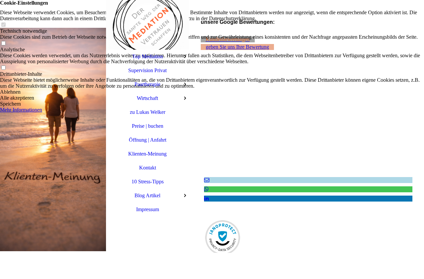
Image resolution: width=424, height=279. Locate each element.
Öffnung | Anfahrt (147, 140)
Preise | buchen (147, 126)
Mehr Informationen (21, 110)
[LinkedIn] (206, 198)
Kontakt (147, 167)
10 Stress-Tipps (148, 181)
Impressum (147, 209)
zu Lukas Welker (147, 112)
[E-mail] (206, 180)
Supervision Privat (147, 70)
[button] (212, 92)
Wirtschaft (147, 98)
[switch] (3, 25)
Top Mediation (147, 56)
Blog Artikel (147, 195)
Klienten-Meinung (147, 154)
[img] (53, 139)
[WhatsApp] (206, 189)
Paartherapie (147, 84)
